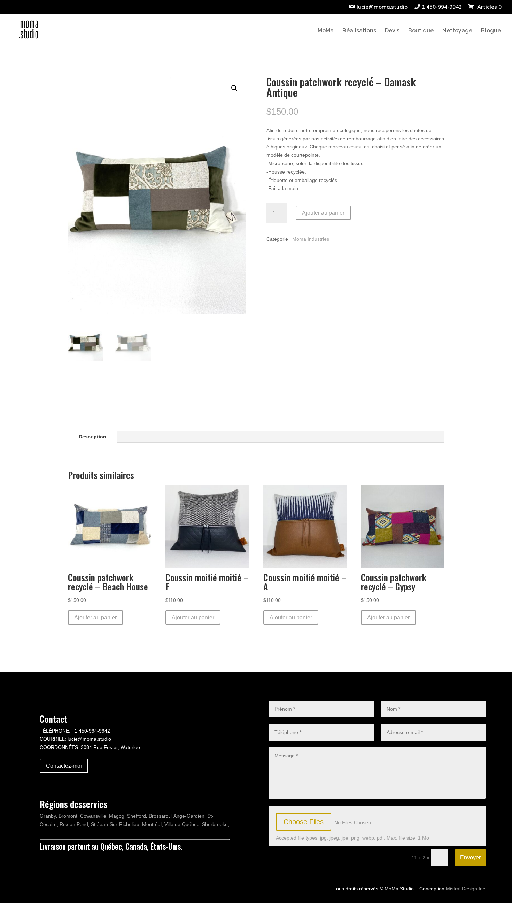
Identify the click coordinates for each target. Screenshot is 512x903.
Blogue (491, 31)
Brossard (159, 816)
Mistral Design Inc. (466, 888)
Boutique (421, 31)
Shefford (136, 816)
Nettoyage (457, 31)
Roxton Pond (74, 824)
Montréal (152, 824)
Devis (392, 31)
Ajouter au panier (323, 213)
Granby (48, 816)
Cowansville (93, 816)
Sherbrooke (215, 824)
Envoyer (470, 857)
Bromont (68, 816)
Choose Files (304, 822)
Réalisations (359, 31)
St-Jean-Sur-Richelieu (115, 824)
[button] (234, 88)
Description (92, 436)
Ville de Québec (181, 824)
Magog (116, 816)
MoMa (326, 31)
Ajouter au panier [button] (95, 617)
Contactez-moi (64, 766)
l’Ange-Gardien (187, 816)
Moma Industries (310, 239)
